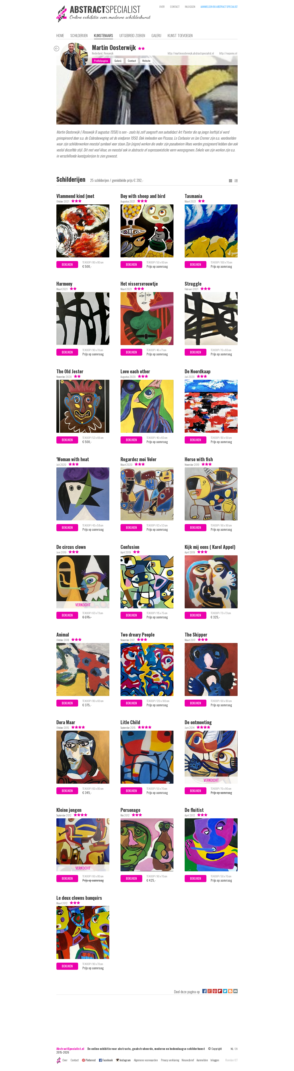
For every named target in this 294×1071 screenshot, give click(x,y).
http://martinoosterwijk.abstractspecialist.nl (191, 53)
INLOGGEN (190, 6)
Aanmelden (202, 1060)
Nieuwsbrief (188, 1060)
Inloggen (214, 1060)
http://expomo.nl (228, 53)
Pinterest (91, 1060)
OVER (162, 6)
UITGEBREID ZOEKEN (132, 35)
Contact (75, 1060)
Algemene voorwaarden (146, 1060)
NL (232, 1049)
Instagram (125, 1060)
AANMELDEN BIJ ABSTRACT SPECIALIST (219, 6)
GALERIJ (156, 35)
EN (236, 1049)
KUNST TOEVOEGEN (180, 35)
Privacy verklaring (170, 1060)
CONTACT (174, 6)
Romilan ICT (231, 1060)
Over (64, 1060)
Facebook (108, 1060)
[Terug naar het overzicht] (56, 49)
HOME (60, 35)
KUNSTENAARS (103, 35)
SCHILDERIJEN (79, 35)
